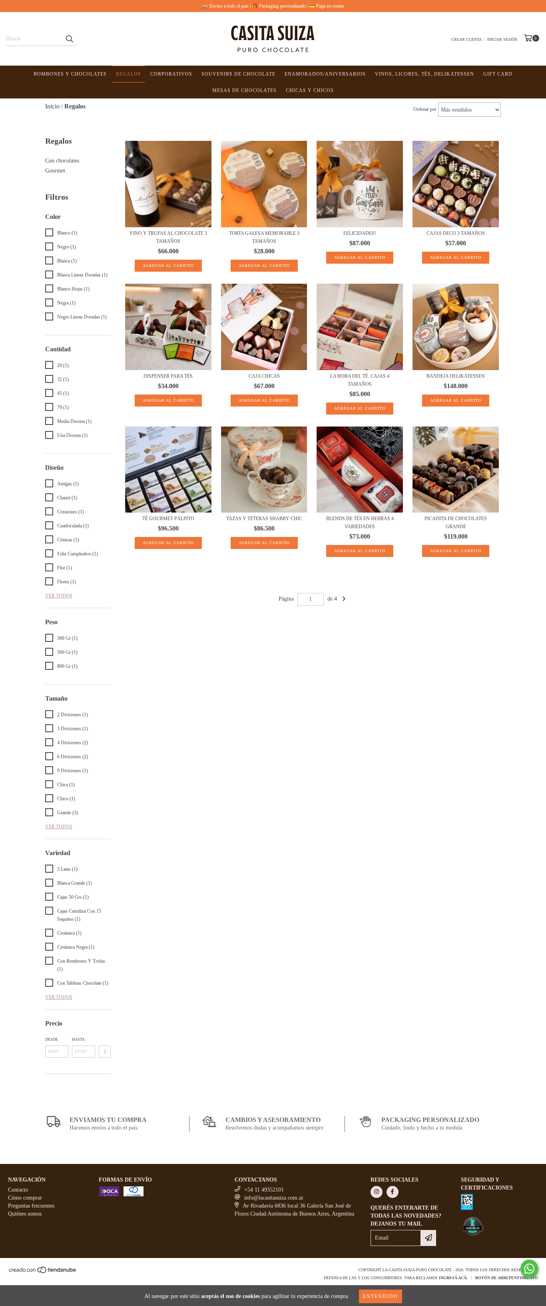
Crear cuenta (466, 39)
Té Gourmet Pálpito (168, 518)
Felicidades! (359, 233)
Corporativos (171, 74)
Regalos (128, 74)
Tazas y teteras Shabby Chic (264, 518)
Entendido (380, 1296)
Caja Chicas (264, 376)
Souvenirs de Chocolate (238, 74)
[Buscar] (69, 39)
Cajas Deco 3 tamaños (455, 233)
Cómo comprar (25, 1198)
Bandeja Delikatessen (455, 376)
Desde (51, 1039)
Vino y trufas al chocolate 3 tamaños (168, 237)
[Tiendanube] (43, 1272)
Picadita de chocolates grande (455, 522)
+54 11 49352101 (264, 1190)
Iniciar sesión (502, 39)
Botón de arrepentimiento (506, 1278)
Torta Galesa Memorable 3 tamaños (264, 237)
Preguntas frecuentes (31, 1206)
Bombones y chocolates (70, 74)
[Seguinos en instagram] (377, 1192)
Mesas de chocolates (244, 90)
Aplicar (105, 1052)
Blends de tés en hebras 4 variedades (360, 522)
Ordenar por (424, 109)
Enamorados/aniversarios (325, 74)
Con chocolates (62, 161)
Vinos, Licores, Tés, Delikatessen (424, 74)
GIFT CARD (497, 74)
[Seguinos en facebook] (393, 1192)
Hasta (78, 1039)
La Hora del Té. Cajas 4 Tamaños (359, 380)
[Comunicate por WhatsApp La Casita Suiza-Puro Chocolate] (529, 1269)
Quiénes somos (25, 1214)
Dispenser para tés (168, 376)
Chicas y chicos (310, 90)
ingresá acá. (453, 1278)
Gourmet (55, 171)
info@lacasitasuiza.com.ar (273, 1198)
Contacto (18, 1190)
